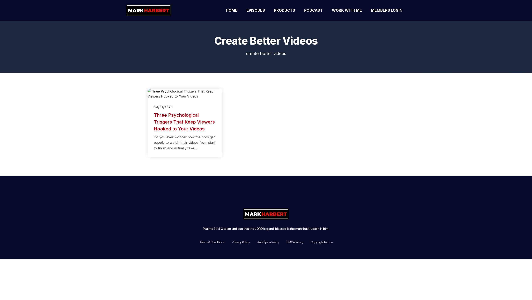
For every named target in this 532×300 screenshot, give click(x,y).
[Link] (239, 195)
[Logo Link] (153, 10)
